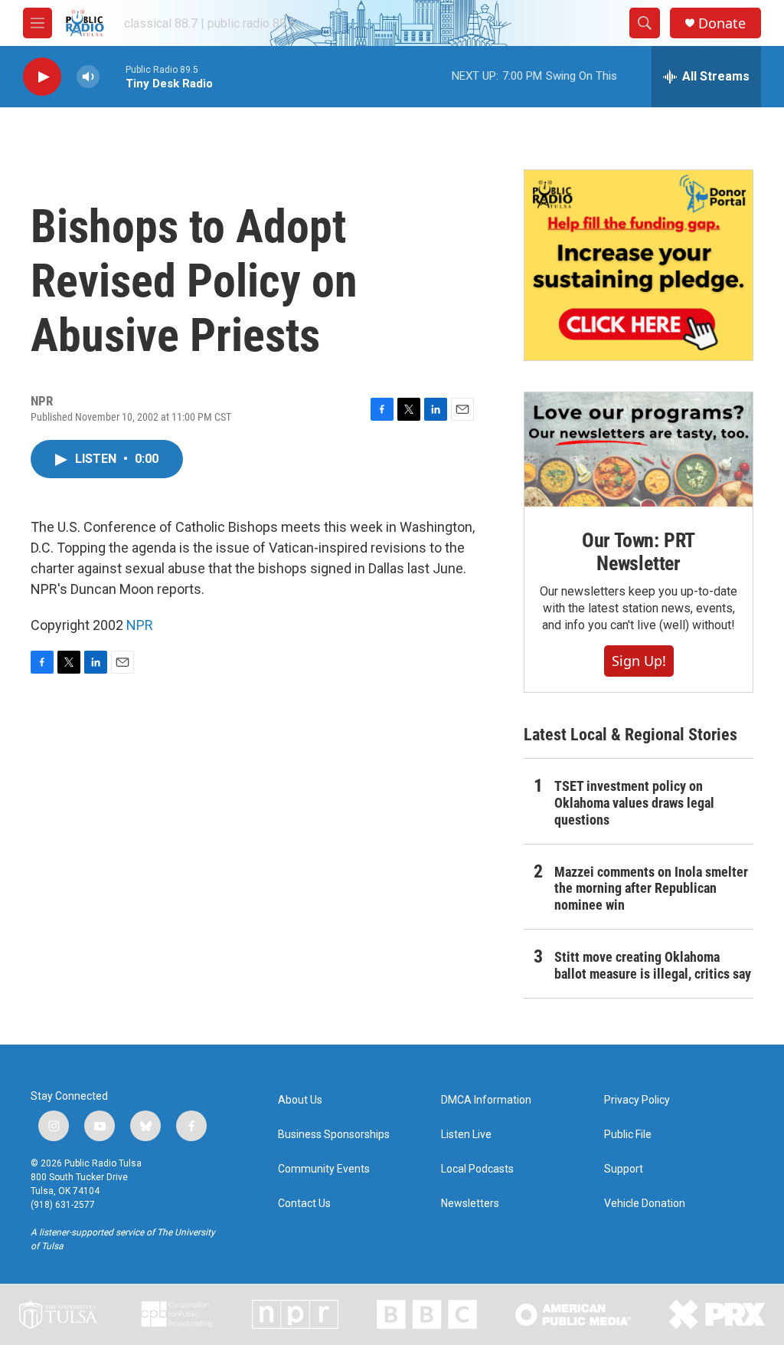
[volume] (88, 77)
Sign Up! (639, 660)
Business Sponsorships (334, 1134)
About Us (300, 1100)
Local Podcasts (477, 1169)
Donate (722, 23)
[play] (42, 77)
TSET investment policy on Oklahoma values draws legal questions (634, 803)
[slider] (112, 76)
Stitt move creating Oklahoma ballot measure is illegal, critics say (652, 965)
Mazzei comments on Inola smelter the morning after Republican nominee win (651, 889)
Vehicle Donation (644, 1203)
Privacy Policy (637, 1100)
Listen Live (466, 1134)
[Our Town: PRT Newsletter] (638, 449)
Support (623, 1169)
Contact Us (304, 1203)
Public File (628, 1134)
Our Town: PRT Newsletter (638, 552)
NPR (139, 625)
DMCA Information (486, 1100)
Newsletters (470, 1203)
